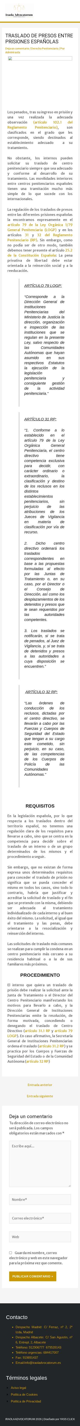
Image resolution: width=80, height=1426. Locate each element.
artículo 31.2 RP (51, 1046)
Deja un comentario (17, 48)
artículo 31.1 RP (37, 1031)
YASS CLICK (67, 1419)
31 (27, 235)
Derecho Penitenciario (44, 48)
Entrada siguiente (40, 1096)
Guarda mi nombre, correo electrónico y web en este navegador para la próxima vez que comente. (38, 1258)
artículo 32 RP (37, 1061)
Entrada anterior (40, 1085)
